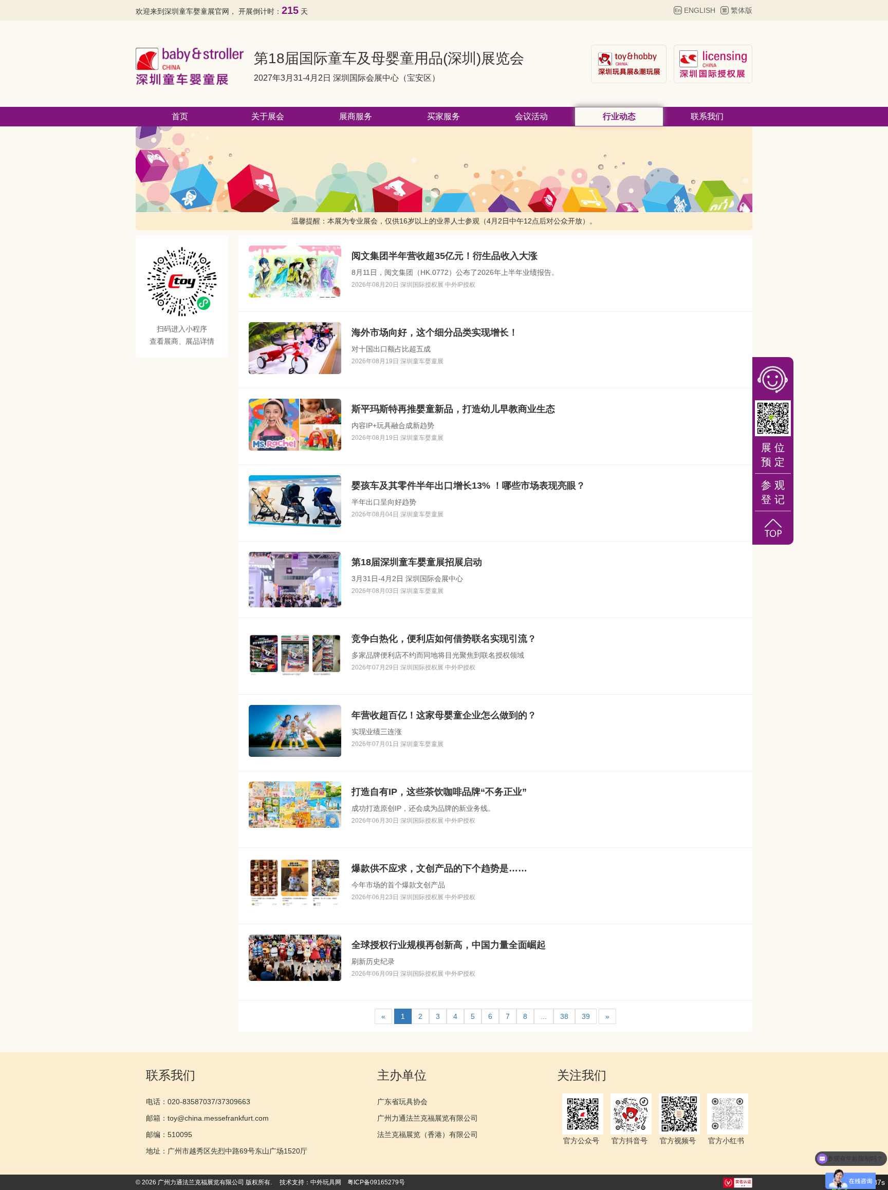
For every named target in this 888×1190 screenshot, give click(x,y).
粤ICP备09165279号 (376, 1182)
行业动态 (619, 116)
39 (586, 1016)
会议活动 (531, 116)
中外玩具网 (325, 1182)
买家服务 (443, 116)
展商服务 (355, 116)
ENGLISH (699, 10)
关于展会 (267, 116)
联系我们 (707, 116)
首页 (180, 116)
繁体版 (741, 10)
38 (564, 1016)
